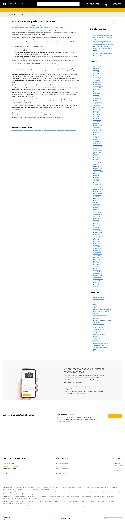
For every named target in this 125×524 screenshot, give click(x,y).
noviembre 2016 (97, 275)
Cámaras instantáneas (39, 506)
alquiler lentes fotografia (38, 27)
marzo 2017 (96, 268)
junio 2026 (96, 70)
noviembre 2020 (98, 189)
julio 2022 (96, 154)
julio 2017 (96, 261)
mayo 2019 (96, 221)
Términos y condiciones (62, 468)
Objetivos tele (66, 487)
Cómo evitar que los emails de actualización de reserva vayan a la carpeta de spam (103, 53)
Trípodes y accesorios (77, 506)
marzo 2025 (96, 96)
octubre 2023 (97, 127)
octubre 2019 (97, 213)
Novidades (96, 333)
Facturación (116, 468)
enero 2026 (96, 79)
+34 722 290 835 (11, 466)
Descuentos (96, 322)
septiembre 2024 (98, 107)
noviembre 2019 (97, 211)
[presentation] (52, 429)
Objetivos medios (55, 487)
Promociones (97, 338)
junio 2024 (96, 112)
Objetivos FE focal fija (114, 492)
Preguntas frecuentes (104, 10)
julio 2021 (96, 175)
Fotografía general (98, 329)
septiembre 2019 (98, 214)
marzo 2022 (96, 161)
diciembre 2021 (97, 166)
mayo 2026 (96, 71)
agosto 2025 (97, 87)
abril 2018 (96, 245)
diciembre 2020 (97, 188)
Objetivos (96, 336)
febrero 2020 (97, 205)
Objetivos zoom (102, 501)
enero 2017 (96, 271)
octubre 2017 (97, 255)
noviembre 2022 (98, 146)
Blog (93, 10)
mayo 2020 (96, 200)
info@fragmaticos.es (8, 463)
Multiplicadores (76, 487)
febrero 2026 (97, 77)
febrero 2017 (97, 270)
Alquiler (33, 25)
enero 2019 (96, 229)
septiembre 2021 (98, 171)
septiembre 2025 (98, 86)
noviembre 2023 (98, 125)
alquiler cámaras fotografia (23, 27)
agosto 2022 (97, 152)
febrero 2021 (97, 184)
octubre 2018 (97, 234)
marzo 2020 (96, 204)
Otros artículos (7, 506)
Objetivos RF (31, 487)
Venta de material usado (100, 347)
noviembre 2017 (97, 254)
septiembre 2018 (98, 236)
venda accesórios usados (100, 343)
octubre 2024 (97, 105)
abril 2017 (96, 266)
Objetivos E (18, 494)
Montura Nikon (7, 496)
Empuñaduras (20, 489)
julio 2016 (96, 282)
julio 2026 (96, 68)
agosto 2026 (97, 66)
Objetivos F (110, 496)
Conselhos (96, 318)
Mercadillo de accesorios (112, 506)
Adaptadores (35, 489)
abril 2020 (96, 202)
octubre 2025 (97, 84)
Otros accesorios (46, 489)
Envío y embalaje (40, 25)
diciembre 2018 (97, 230)
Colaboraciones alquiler (100, 315)
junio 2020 (96, 198)
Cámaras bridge (65, 506)
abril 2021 (96, 180)
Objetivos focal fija (91, 501)
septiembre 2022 (98, 150)
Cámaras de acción (53, 506)
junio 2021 (96, 177)
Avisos (95, 304)
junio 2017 (96, 263)
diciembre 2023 (97, 123)
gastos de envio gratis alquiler (55, 27)
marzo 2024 (96, 118)
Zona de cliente (117, 465)
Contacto (116, 472)
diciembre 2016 (97, 273)
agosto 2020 (97, 195)
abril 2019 (96, 223)
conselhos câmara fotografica (102, 320)
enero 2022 (96, 164)
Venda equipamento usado (101, 345)
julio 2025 (96, 89)
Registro (115, 4)
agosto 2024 (97, 109)
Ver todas (115, 416)
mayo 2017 (96, 264)
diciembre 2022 (97, 145)
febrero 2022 (97, 162)
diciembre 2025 (97, 80)
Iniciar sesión (117, 3)
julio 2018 (96, 239)
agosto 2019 (96, 216)
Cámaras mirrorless (20, 487)
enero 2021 (96, 186)
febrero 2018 (97, 248)
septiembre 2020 (98, 193)
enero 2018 (96, 250)
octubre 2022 (97, 148)
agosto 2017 (96, 259)
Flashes (28, 489)
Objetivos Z (31, 496)
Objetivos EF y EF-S (8, 489)
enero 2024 (96, 121)
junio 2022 (96, 155)
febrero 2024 (97, 120)
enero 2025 (96, 100)
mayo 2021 (96, 179)
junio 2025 (96, 91)
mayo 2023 (96, 136)
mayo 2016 (96, 286)
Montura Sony (7, 492)
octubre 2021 (97, 170)
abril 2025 (96, 95)
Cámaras (95, 306)
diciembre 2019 (97, 209)
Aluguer (95, 302)
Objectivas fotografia (99, 334)
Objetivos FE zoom (8, 494)
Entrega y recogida (98, 324)
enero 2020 (96, 207)
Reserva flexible (73, 10)
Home (4, 14)
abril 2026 (96, 73)
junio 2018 (96, 241)
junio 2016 (96, 284)
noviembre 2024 (98, 104)
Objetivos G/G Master (33, 492)
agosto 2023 (97, 130)
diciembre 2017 (97, 252)
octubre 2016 (97, 277)
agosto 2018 (96, 238)
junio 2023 (96, 134)
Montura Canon (7, 487)
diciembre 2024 (97, 102)
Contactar (85, 10)
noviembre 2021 (97, 168)
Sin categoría (97, 341)
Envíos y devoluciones (62, 466)
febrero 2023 (97, 141)
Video (95, 350)
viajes (94, 349)
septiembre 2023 (98, 129)
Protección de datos (61, 473)
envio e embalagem (99, 325)
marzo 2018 (96, 246)
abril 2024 (96, 116)
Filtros (101, 506)
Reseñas (95, 340)
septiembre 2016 (98, 279)
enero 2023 (96, 143)
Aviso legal (59, 471)
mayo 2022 (96, 157)
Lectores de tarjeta (91, 506)
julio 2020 (96, 196)
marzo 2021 (96, 182)
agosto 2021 (96, 173)
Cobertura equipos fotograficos (102, 309)
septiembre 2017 (98, 257)
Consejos (95, 316)
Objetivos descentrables (101, 487)
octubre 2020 (97, 191)
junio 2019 (96, 220)
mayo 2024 (96, 114)
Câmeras (95, 308)
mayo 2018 (96, 243)
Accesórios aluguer (98, 299)
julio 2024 (96, 111)
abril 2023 (96, 137)
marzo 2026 (96, 75)
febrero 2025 (97, 98)
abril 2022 (96, 159)
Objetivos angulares (42, 487)
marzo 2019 (96, 225)
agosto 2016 (96, 280)
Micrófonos (28, 506)
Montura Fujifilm (8, 501)
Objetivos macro (87, 487)
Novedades (96, 331)
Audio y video (19, 506)
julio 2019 (96, 218)
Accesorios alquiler (98, 297)
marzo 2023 (96, 139)
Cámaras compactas (99, 496)
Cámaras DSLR (114, 487)
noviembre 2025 (98, 82)
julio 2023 (96, 132)
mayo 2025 (96, 93)
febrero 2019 (97, 227)
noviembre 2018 (97, 232)
